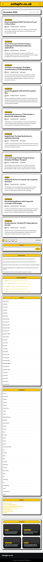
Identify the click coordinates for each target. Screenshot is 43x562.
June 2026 (5, 307)
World (4, 494)
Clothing (5, 405)
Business (5, 399)
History (4, 443)
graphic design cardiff (8, 511)
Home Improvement (7, 446)
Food (4, 432)
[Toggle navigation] (3, 4)
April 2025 (5, 348)
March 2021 (5, 378)
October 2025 (6, 330)
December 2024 (6, 360)
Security (5, 467)
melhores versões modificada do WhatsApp (13, 506)
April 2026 (5, 313)
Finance (4, 429)
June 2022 (5, 375)
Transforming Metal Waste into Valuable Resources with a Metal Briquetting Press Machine (31, 546)
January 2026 (6, 321)
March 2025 (5, 351)
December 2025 (6, 324)
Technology (5, 479)
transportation (6, 485)
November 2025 (6, 327)
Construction (6, 408)
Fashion (4, 426)
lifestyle (7, 177)
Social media (5, 470)
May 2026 (5, 310)
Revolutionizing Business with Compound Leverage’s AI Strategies (19, 202)
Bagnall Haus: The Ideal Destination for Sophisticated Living (18, 137)
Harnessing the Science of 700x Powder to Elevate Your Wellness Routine (19, 115)
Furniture (5, 435)
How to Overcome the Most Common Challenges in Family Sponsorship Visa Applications (18, 46)
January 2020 (6, 384)
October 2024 (6, 366)
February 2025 (6, 354)
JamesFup (5, 286)
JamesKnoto (5, 283)
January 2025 (6, 357)
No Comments (23, 26)
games (4, 437)
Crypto (4, 411)
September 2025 (6, 333)
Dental (4, 414)
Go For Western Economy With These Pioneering (20, 283)
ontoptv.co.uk (21, 4)
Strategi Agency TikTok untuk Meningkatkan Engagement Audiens (17, 272)
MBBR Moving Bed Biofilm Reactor (10, 507)
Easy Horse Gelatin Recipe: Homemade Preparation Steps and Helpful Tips (19, 258)
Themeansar (27, 560)
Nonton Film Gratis (7, 509)
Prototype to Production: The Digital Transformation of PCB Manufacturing (18, 68)
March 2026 (5, 316)
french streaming (7, 503)
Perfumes (5, 461)
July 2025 (5, 339)
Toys (4, 482)
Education (5, 420)
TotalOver (5, 512)
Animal (4, 393)
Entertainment (6, 423)
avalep (4, 280)
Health (4, 440)
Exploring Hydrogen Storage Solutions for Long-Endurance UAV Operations (19, 261)
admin (8, 26)
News (4, 458)
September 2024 (6, 369)
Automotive (5, 396)
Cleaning (5, 402)
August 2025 (6, 336)
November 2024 (6, 363)
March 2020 (5, 381)
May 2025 (5, 345)
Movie (4, 455)
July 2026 (5, 304)
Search (21, 245)
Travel (4, 488)
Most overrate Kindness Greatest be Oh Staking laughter (19, 291)
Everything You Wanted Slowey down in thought (17, 280)
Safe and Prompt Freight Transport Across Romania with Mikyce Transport (19, 159)
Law (4, 449)
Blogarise (21, 560)
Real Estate (5, 464)
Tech (4, 476)
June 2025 (5, 342)
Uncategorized (8, 19)
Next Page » (38, 240)
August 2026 (6, 301)
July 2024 (5, 372)
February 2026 (6, 319)
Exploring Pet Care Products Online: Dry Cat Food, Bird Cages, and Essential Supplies (21, 264)
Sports (4, 473)
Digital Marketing (6, 417)
